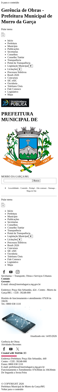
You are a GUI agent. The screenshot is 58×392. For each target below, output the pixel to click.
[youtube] (10, 349)
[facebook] (4, 349)
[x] (17, 349)
